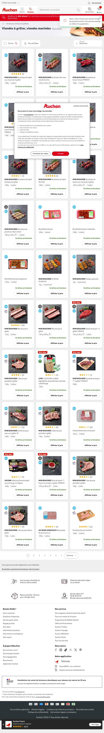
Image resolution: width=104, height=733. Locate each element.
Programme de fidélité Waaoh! (67, 620)
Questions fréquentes (11, 617)
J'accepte (60, 154)
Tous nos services (61, 641)
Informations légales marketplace (63, 712)
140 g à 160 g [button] (77, 334)
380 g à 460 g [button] (9, 235)
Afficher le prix (23, 92)
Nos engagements (10, 657)
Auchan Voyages (61, 630)
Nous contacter (9, 613)
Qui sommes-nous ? (10, 650)
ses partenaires (28, 115)
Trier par (81, 41)
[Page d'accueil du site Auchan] (9, 10)
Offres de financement (63, 623)
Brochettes (6, 569)
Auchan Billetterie (62, 634)
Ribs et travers (34, 569)
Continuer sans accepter (80, 106)
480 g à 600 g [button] (77, 185)
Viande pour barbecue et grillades (17, 24)
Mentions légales (38, 709)
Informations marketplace (13, 634)
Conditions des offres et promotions (60, 709)
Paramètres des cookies (40, 154)
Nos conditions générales (19, 709)
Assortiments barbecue (19, 569)
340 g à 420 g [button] (43, 83)
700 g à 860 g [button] (43, 334)
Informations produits (11, 630)
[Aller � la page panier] (99, 9)
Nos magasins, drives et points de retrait (70, 613)
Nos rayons (7, 637)
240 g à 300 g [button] (43, 486)
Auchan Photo (60, 637)
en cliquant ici (19, 692)
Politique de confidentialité (38, 712)
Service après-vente (10, 620)
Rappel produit (8, 623)
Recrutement (8, 660)
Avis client (7, 627)
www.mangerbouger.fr (43, 697)
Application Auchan (10, 664)
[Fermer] (3, 724)
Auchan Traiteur (61, 627)
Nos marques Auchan (11, 653)
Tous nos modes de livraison (65, 617)
